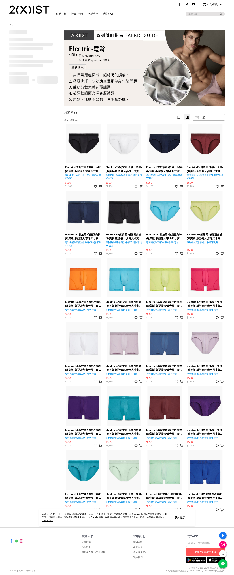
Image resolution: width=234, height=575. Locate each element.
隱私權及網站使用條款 (93, 552)
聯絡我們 (138, 557)
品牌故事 (86, 542)
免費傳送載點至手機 (205, 551)
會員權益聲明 (140, 552)
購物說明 (138, 542)
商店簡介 (86, 547)
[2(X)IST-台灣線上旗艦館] (29, 10)
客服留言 (138, 547)
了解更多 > (47, 520)
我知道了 (180, 517)
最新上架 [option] (200, 117)
